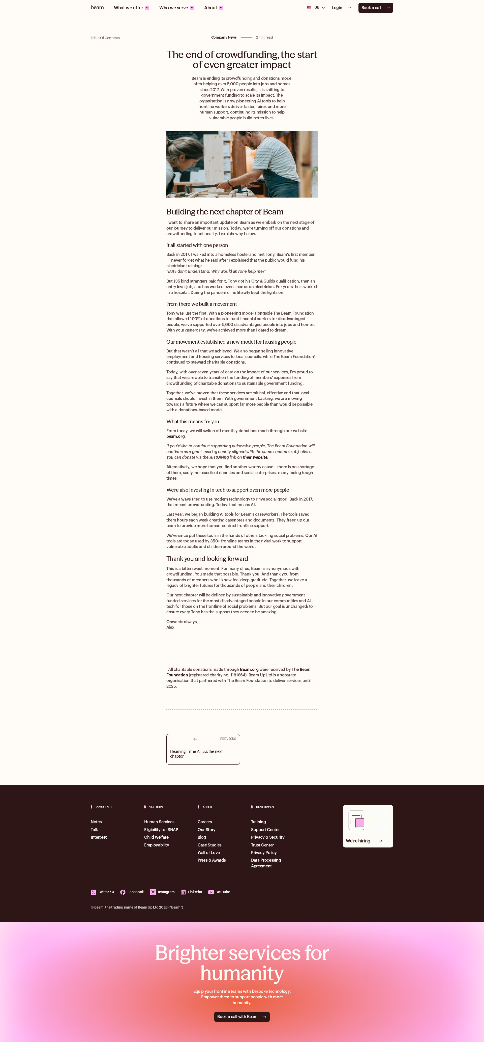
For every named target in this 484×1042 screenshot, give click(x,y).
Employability (156, 845)
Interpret (99, 837)
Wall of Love (209, 853)
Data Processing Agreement (266, 863)
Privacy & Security (267, 837)
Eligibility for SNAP (161, 830)
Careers (205, 822)
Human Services (159, 822)
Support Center (265, 830)
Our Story (207, 830)
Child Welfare (156, 837)
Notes (96, 822)
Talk (94, 830)
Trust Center (262, 845)
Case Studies (210, 845)
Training (258, 822)
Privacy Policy (264, 853)
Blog (202, 837)
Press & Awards (212, 860)
